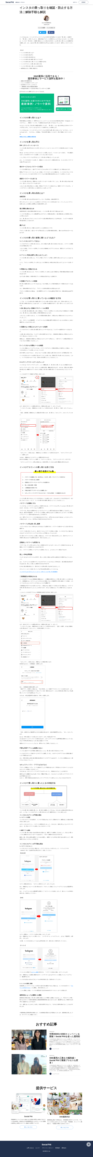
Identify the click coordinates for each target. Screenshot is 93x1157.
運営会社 (64, 1148)
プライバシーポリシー (47, 1148)
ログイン (75, 2)
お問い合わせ (30, 1148)
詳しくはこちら (28, 1127)
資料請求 (83, 2)
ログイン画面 (35, 972)
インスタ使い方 (51, 27)
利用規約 (57, 1148)
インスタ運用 (41, 27)
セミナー (37, 1148)
